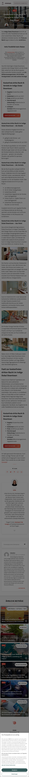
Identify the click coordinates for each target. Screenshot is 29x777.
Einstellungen (15, 774)
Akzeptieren (14, 770)
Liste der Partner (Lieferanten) (8, 765)
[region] (14, 755)
